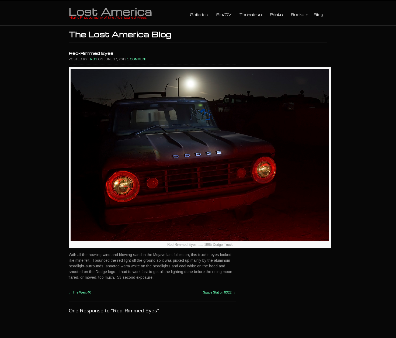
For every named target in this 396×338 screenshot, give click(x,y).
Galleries (199, 14)
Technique (250, 14)
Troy (92, 59)
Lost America (110, 11)
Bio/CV (223, 14)
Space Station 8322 (219, 292)
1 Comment (137, 59)
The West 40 (80, 292)
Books (295, 15)
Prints (276, 14)
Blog (318, 14)
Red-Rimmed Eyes (91, 53)
